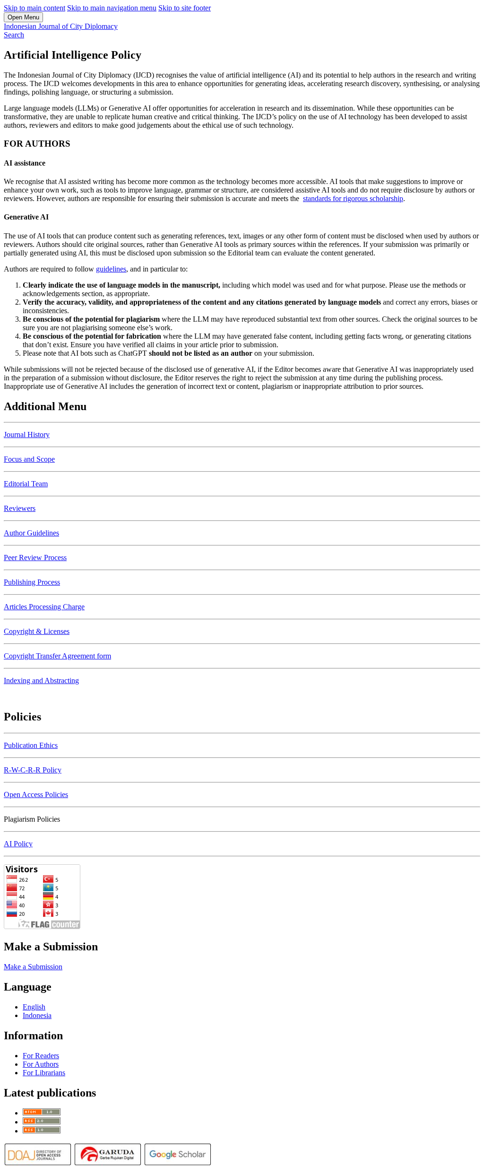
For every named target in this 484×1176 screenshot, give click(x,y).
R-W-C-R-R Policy (32, 770)
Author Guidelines (31, 533)
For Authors (41, 1064)
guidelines (111, 269)
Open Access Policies (36, 794)
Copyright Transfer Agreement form (57, 656)
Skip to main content (34, 8)
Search (14, 35)
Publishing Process (32, 582)
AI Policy (18, 844)
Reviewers (19, 508)
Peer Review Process (35, 557)
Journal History (27, 434)
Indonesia (37, 1015)
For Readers (41, 1056)
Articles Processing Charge (44, 607)
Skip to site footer (184, 8)
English (34, 1007)
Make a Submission (33, 967)
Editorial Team (26, 484)
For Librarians (44, 1073)
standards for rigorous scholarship (353, 198)
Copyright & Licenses (36, 631)
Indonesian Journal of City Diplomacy (61, 26)
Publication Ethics (31, 745)
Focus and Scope (29, 459)
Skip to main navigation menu (111, 8)
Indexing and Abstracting (41, 680)
